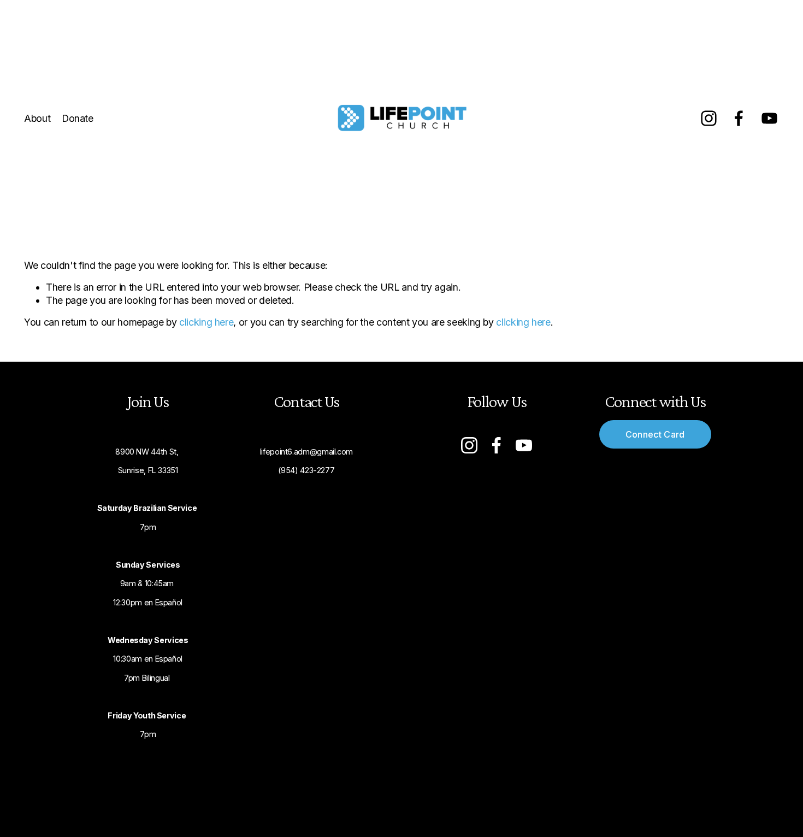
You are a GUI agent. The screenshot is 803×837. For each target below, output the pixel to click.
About (37, 118)
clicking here (206, 322)
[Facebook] (738, 118)
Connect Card (655, 434)
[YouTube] (769, 118)
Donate (77, 118)
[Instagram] (708, 118)
